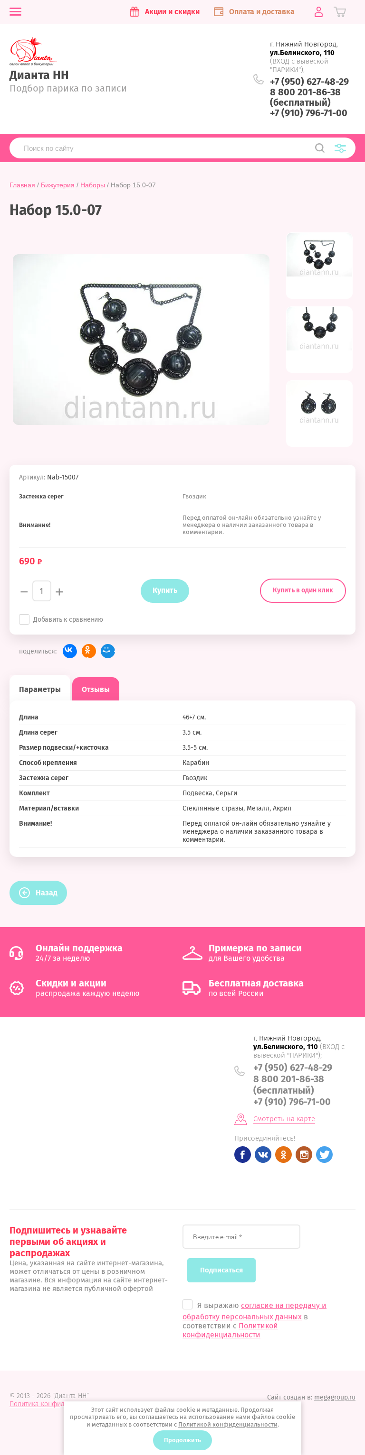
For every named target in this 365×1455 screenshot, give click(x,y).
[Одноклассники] (89, 651)
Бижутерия (58, 185)
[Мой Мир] (108, 651)
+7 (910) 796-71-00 (308, 113)
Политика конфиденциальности (59, 1404)
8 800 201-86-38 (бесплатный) (305, 97)
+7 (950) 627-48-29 (309, 81)
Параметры (40, 689)
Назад (47, 892)
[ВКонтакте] (70, 651)
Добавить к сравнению (68, 620)
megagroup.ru (334, 1397)
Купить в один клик (303, 590)
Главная (22, 185)
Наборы (92, 185)
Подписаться (221, 1270)
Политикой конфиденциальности (230, 1330)
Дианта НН (39, 75)
